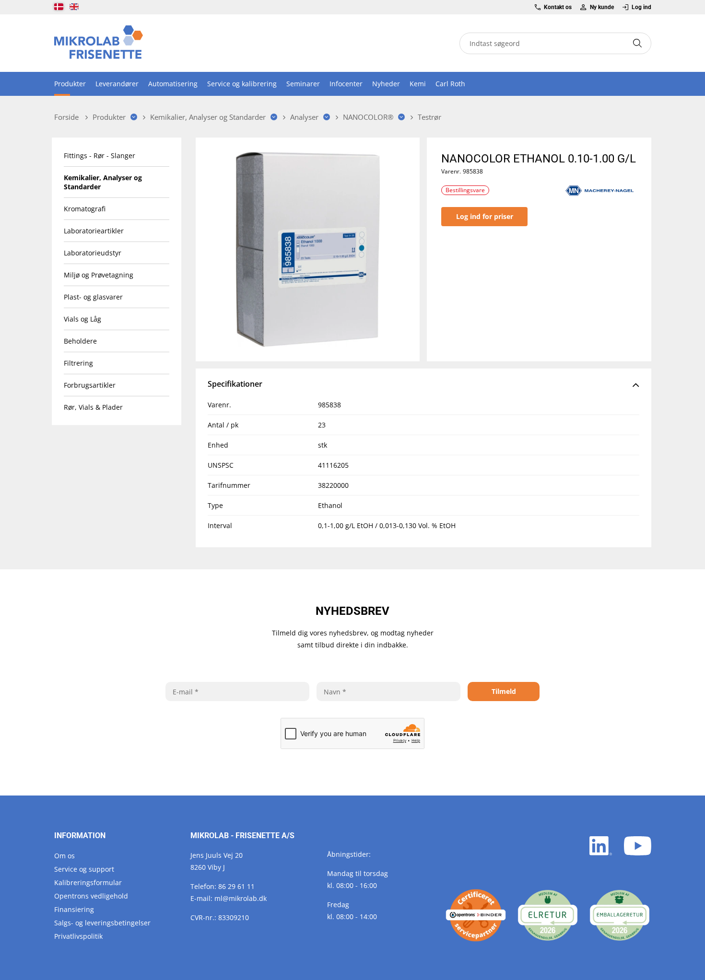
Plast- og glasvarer (93, 296)
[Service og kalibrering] (476, 915)
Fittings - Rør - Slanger (99, 155)
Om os (64, 855)
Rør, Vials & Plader (93, 407)
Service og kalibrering (242, 83)
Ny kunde (601, 7)
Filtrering (78, 363)
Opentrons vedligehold (91, 895)
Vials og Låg (82, 318)
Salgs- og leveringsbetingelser (102, 922)
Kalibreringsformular (88, 882)
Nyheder (386, 83)
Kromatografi (85, 208)
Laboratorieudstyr (92, 252)
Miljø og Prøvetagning (98, 274)
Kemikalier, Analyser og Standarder (103, 182)
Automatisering (173, 83)
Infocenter (346, 83)
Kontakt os (558, 7)
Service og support (84, 869)
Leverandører (117, 83)
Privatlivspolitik (78, 936)
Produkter (70, 83)
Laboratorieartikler (94, 230)
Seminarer (303, 83)
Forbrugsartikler (90, 385)
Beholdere (80, 341)
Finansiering (74, 909)
